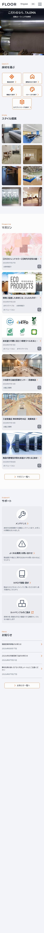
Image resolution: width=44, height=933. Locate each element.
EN (33, 4)
